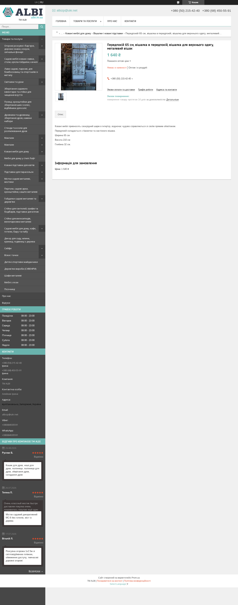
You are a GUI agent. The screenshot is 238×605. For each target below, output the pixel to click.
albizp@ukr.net (10, 414)
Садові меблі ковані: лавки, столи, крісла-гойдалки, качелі (21, 60)
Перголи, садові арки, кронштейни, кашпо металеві (20, 190)
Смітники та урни (14, 81)
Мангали (9, 137)
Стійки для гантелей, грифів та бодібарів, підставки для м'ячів (21, 210)
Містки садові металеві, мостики (17, 180)
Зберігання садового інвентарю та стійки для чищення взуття (17, 91)
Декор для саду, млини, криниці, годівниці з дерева (19, 240)
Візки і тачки (11, 255)
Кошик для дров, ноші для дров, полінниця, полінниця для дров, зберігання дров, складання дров (22, 470)
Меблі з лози (11, 282)
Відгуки (6, 302)
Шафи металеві (13, 275)
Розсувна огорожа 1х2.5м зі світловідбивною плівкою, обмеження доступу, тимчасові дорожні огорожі (22, 556)
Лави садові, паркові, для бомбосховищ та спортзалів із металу (21, 72)
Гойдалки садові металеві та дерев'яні (20, 200)
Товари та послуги (12, 38)
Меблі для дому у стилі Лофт (19, 158)
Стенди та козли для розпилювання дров (15, 129)
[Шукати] (41, 26)
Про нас (6, 296)
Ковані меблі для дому (16, 151)
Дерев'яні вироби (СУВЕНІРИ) (20, 268)
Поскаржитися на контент (109, 581)
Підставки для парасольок (19, 171)
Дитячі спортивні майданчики (21, 261)
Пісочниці (9, 289)
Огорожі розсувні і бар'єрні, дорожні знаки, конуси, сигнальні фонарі (19, 49)
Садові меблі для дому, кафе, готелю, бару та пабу (20, 230)
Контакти (130, 21)
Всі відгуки (34, 571)
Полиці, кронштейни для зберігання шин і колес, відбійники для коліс (17, 105)
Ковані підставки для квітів (19, 165)
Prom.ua (136, 578)
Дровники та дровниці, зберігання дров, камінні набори (18, 118)
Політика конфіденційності (137, 581)
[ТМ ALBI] (23, 13)
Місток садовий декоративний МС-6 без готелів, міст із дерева (21, 517)
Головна (61, 21)
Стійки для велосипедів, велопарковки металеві (17, 220)
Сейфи (7, 248)
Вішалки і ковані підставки (108, 33)
